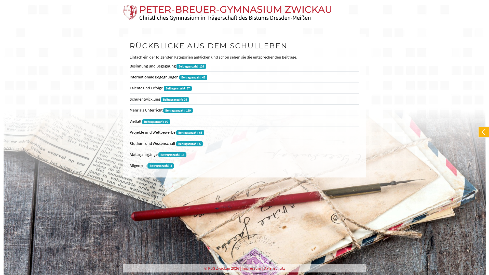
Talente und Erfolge (146, 87)
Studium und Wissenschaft (152, 143)
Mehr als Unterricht (146, 110)
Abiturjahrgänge (144, 154)
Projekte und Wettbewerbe (152, 132)
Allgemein (138, 165)
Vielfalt (135, 121)
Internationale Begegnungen (154, 76)
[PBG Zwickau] (227, 13)
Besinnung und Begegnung (153, 65)
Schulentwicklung (145, 99)
